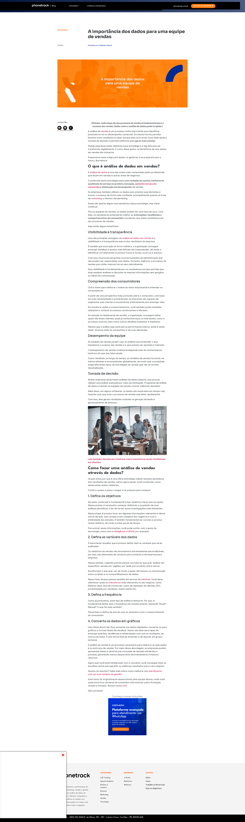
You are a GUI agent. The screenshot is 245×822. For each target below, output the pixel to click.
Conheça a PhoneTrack (96, 6)
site (124, 685)
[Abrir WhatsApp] (238, 815)
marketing (96, 198)
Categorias (73, 6)
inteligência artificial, (124, 531)
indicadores (114, 582)
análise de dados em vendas (137, 238)
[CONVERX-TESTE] (127, 734)
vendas (104, 131)
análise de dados (98, 172)
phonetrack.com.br (181, 6)
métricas (145, 579)
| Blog (52, 6)
